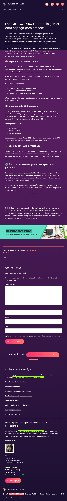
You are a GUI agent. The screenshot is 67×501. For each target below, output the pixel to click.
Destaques (32, 250)
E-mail (8, 317)
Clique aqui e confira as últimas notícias (42, 355)
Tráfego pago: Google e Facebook (18, 391)
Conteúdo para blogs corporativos (18, 396)
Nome (8, 308)
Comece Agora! (13, 481)
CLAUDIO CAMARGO (16, 494)
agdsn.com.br (10, 472)
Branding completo (12, 387)
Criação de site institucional (16, 382)
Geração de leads (12, 400)
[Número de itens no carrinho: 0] (62, 10)
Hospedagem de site (13, 410)
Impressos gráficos (12, 414)
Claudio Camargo (16, 4)
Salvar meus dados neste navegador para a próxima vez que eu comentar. (34, 336)
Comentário (10, 285)
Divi (62, 494)
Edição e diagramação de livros (17, 405)
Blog (27, 250)
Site (6, 327)
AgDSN (34, 494)
